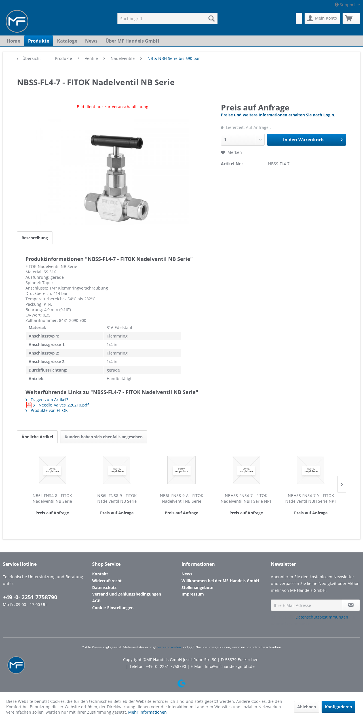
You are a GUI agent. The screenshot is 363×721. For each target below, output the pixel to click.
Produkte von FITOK (48, 410)
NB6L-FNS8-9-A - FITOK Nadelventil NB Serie (181, 498)
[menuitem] (167, 18)
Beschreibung (35, 237)
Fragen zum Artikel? (48, 399)
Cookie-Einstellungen (113, 607)
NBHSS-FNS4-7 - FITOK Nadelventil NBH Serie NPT (246, 498)
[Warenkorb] (351, 18)
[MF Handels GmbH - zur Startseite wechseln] (17, 21)
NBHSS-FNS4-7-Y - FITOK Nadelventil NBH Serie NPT (310, 498)
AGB (96, 600)
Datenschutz (104, 587)
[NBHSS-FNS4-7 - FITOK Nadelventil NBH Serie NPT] (246, 470)
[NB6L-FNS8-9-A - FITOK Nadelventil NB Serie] (181, 470)
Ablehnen (306, 706)
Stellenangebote (197, 587)
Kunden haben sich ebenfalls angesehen (104, 436)
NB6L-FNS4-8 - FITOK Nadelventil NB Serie (52, 498)
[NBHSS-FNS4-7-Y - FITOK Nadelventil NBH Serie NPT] (311, 470)
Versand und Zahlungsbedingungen (126, 594)
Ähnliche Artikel (37, 436)
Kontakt (100, 574)
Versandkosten (169, 647)
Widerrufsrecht (107, 580)
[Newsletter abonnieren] (351, 605)
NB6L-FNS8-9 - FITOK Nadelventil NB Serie (117, 498)
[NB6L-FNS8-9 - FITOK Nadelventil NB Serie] (117, 470)
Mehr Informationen (147, 712)
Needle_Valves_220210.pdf (63, 405)
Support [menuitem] (347, 4)
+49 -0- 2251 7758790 (30, 597)
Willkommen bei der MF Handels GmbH (220, 580)
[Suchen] (212, 18)
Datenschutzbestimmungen (322, 617)
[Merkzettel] (299, 18)
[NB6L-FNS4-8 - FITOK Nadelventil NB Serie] (52, 470)
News (187, 574)
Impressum (193, 594)
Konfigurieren (338, 706)
